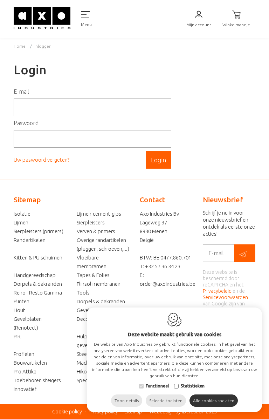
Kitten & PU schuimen (38, 258)
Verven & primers (96, 231)
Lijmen (21, 222)
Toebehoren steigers (37, 380)
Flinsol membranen (98, 284)
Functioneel (157, 386)
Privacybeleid (217, 291)
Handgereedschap (35, 275)
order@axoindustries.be (167, 284)
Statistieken (193, 386)
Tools (83, 293)
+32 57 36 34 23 (162, 266)
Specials (86, 380)
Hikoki (83, 371)
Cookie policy (67, 411)
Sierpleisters (91, 222)
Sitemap (27, 200)
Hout (19, 310)
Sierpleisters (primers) (38, 231)
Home (20, 46)
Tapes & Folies (93, 275)
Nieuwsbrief (223, 200)
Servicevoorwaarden (225, 297)
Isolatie (22, 214)
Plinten (21, 301)
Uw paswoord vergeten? (41, 160)
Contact (152, 200)
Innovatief (25, 389)
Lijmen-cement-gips (99, 214)
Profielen (24, 354)
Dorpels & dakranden (38, 284)
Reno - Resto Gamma (38, 293)
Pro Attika (25, 371)
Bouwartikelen (30, 363)
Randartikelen (30, 240)
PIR (17, 336)
